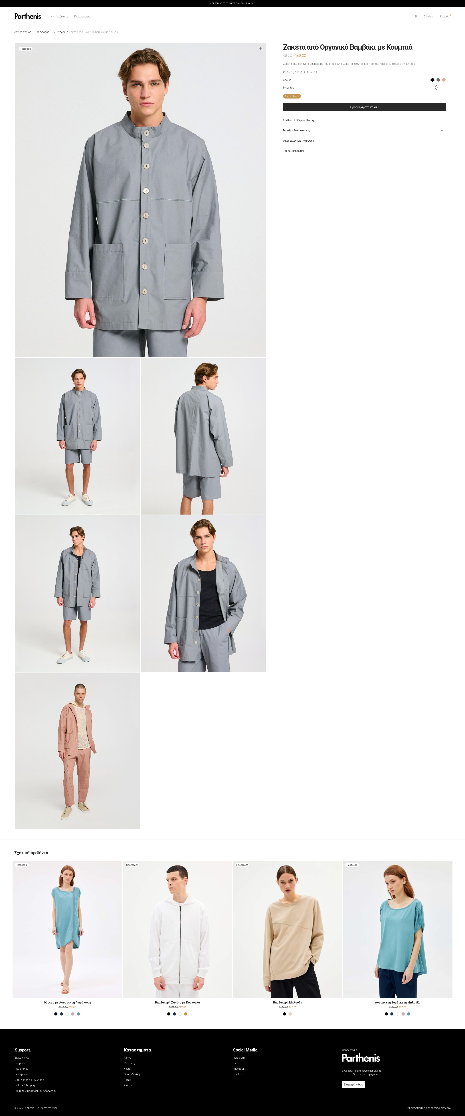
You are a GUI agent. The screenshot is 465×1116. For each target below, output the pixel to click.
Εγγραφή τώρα (353, 1084)
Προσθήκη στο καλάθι (364, 107)
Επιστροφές (22, 1074)
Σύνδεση (429, 16)
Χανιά (127, 1068)
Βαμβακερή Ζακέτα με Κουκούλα (177, 1002)
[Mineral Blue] (78, 1014)
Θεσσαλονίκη (132, 1074)
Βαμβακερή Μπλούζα (287, 1002)
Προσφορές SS (44, 32)
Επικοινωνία (22, 1057)
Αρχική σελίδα (22, 32)
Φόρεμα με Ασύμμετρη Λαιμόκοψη (67, 1002)
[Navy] (61, 1014)
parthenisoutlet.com (439, 1108)
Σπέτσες (129, 1085)
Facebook (238, 1068)
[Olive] (185, 1014)
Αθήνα (127, 1057)
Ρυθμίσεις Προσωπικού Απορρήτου (35, 1090)
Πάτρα (127, 1079)
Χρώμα (287, 80)
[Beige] (290, 1014)
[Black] (56, 1014)
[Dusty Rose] (72, 1014)
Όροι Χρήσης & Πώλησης (29, 1079)
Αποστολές (21, 1068)
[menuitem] (416, 16)
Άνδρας (61, 32)
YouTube (238, 1074)
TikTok (237, 1063)
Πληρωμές (21, 1063)
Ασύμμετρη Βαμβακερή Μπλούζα (397, 1002)
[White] (67, 1014)
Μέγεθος (288, 87)
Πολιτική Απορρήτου (27, 1085)
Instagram (239, 1057)
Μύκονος (129, 1063)
